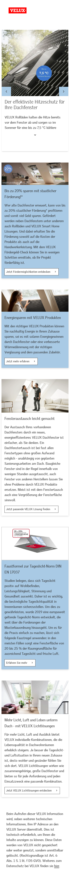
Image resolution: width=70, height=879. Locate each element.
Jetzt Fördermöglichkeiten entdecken (28, 272)
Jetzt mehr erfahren (18, 361)
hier (56, 866)
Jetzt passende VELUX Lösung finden (28, 509)
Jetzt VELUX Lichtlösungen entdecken (29, 790)
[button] (6, 91)
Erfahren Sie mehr (17, 663)
